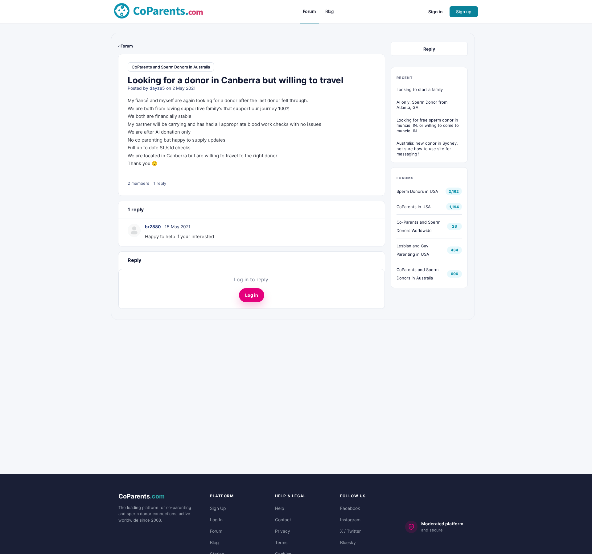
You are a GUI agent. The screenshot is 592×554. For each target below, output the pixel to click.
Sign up (463, 11)
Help (279, 508)
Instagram (350, 519)
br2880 (153, 226)
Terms (281, 542)
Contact (283, 519)
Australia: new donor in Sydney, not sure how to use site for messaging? (427, 148)
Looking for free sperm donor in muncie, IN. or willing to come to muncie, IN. (428, 125)
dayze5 (157, 88)
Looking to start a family (420, 89)
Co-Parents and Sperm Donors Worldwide (418, 226)
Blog (214, 542)
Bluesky (348, 542)
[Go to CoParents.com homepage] (158, 11)
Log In (216, 519)
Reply (429, 49)
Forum (216, 531)
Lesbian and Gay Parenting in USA (413, 250)
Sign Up (218, 508)
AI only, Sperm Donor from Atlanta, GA (422, 105)
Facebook (350, 508)
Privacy (282, 531)
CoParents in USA (414, 206)
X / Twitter (350, 531)
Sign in (435, 11)
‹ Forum (125, 45)
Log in (251, 295)
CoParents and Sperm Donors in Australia (171, 66)
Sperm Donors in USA (417, 191)
